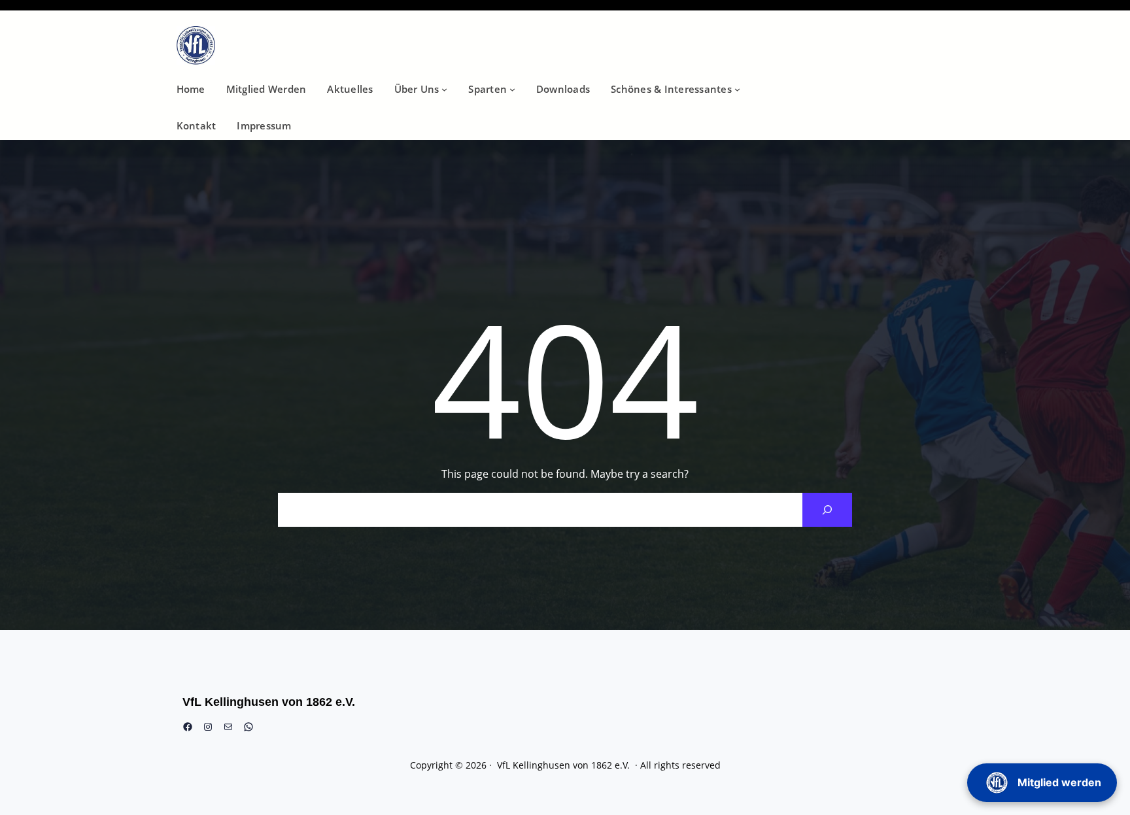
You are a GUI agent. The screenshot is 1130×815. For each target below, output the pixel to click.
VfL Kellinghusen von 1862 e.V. (268, 701)
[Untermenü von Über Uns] (444, 89)
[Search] (827, 510)
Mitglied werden (1059, 782)
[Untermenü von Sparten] (512, 89)
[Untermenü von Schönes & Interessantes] (737, 89)
